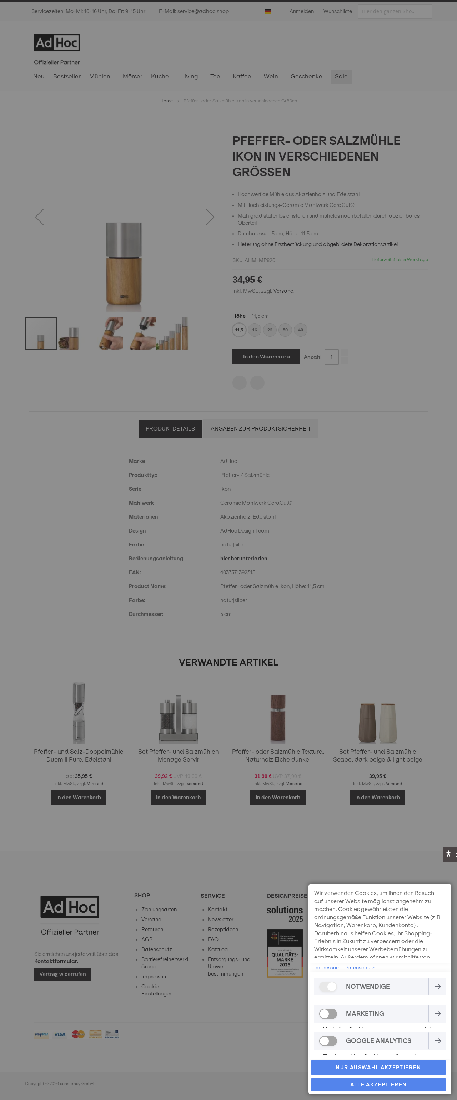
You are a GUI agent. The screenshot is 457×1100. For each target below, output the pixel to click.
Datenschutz (359, 968)
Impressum (327, 968)
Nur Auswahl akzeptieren (378, 1067)
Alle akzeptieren (378, 1085)
